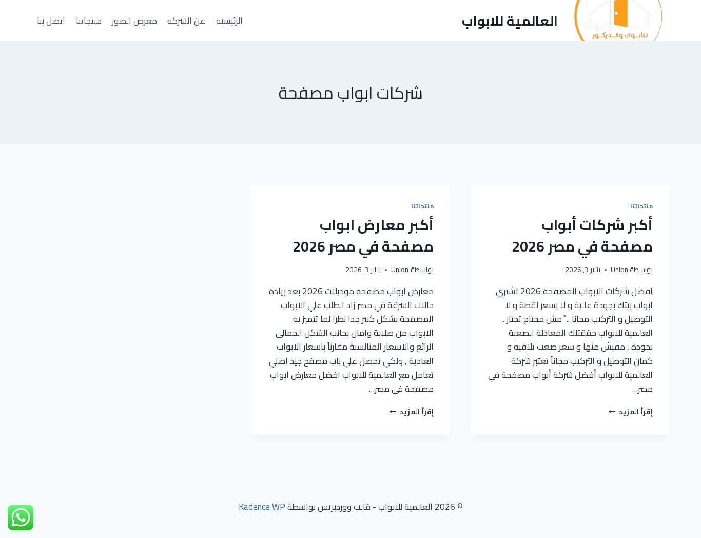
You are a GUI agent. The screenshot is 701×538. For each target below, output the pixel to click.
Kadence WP (262, 506)
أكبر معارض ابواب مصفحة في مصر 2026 (363, 236)
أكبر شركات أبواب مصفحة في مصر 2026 (582, 236)
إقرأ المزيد (631, 411)
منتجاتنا (89, 20)
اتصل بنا (51, 20)
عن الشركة (186, 20)
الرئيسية (229, 20)
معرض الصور (134, 20)
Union (619, 269)
